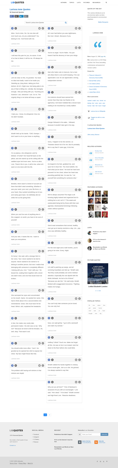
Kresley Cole (98, 151)
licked (101, 100)
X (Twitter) (36, 439)
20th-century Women (93, 134)
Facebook (36, 434)
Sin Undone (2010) (94, 83)
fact (93, 103)
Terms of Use (13, 463)
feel (97, 105)
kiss (98, 100)
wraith (94, 100)
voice (96, 103)
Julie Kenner (98, 171)
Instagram (36, 437)
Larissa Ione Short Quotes (96, 128)
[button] (106, 2)
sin (105, 100)
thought (90, 313)
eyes (100, 103)
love (94, 305)
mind (90, 310)
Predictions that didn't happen (63, 434)
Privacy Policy (22, 463)
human (89, 105)
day (101, 313)
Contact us (13, 445)
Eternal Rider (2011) (94, 80)
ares (104, 103)
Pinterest (35, 442)
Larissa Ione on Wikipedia (98, 111)
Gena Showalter (99, 158)
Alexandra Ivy (98, 164)
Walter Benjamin (103, 22)
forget (104, 105)
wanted (90, 100)
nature (98, 305)
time (104, 305)
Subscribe (104, 434)
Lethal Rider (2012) (94, 92)
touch (100, 105)
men (96, 313)
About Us (30, 463)
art (99, 310)
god (89, 308)
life (89, 305)
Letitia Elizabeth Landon (97, 286)
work (95, 310)
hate (93, 105)
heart (103, 310)
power (94, 308)
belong (89, 103)
